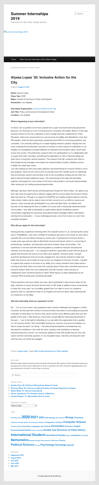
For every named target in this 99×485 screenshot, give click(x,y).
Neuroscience (45, 440)
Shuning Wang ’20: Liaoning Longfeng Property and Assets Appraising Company (43, 388)
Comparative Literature (54, 422)
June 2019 (15, 463)
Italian (68, 435)
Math (86, 435)
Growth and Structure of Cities (50, 351)
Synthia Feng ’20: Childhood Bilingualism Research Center (34, 385)
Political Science (22, 444)
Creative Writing (16, 426)
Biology (69, 417)
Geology (40, 430)
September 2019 (17, 455)
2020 (36, 351)
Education (69, 426)
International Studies (55, 435)
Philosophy (55, 440)
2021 (34, 416)
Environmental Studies (21, 430)
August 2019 (16, 458)
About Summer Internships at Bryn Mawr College (38, 59)
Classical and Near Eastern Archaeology (24, 422)
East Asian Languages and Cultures (36, 426)
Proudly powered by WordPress (49, 476)
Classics (41, 422)
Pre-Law (37, 445)
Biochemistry (60, 418)
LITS (82, 435)
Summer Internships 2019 (29, 16)
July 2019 (14, 460)
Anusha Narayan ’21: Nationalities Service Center (30, 396)
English (77, 426)
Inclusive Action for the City (44, 108)
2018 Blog (14, 418)
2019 (19, 418)
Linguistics (76, 435)
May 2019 (14, 466)
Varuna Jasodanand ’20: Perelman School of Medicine (32, 393)
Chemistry (78, 417)
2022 (41, 417)
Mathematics (20, 440)
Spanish (65, 351)
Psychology (47, 444)
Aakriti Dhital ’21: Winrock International (26, 391)
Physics (62, 440)
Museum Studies (35, 440)
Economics (58, 426)
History (81, 429)
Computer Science (74, 422)
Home (13, 59)
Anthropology (49, 417)
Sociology (60, 444)
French (34, 430)
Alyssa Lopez (23, 351)
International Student (28, 434)
